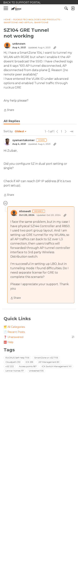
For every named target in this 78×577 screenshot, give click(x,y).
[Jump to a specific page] (71, 131)
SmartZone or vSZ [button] (46, 357)
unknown (18, 43)
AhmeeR (25, 211)
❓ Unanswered (39, 337)
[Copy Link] (55, 47)
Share (9, 110)
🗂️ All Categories (14, 326)
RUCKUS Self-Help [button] (17, 357)
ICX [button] (29, 362)
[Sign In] (72, 8)
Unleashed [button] (36, 370)
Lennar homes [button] (14, 370)
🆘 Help (8, 342)
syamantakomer (23, 140)
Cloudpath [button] (12, 362)
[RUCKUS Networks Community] (16, 8)
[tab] (11, 121)
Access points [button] (28, 366)
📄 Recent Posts (14, 332)
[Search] (66, 8)
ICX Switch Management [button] (56, 366)
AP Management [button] (48, 362)
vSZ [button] (9, 366)
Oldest (19, 131)
